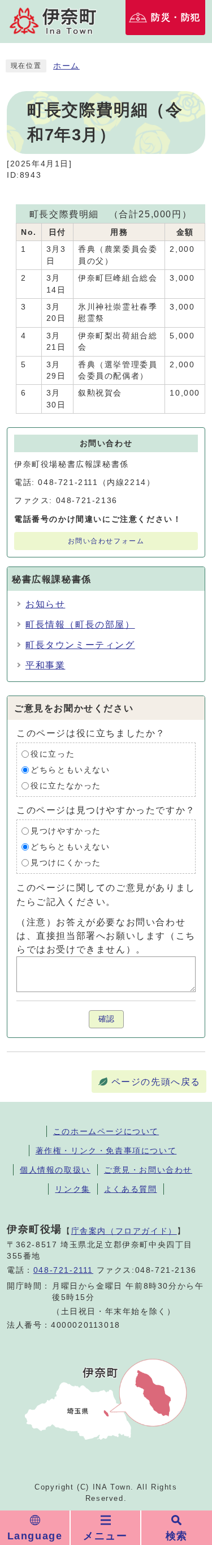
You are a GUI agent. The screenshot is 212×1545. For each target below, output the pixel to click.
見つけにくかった (66, 863)
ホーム (66, 66)
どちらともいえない (70, 770)
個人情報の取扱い (55, 1169)
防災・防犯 (176, 17)
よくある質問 (130, 1189)
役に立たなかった (66, 786)
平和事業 (45, 665)
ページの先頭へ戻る (156, 1082)
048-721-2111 (63, 1270)
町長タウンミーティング (80, 645)
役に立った (53, 754)
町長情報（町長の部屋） (80, 624)
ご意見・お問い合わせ (148, 1169)
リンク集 (72, 1189)
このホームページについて (106, 1131)
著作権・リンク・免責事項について (106, 1150)
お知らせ (45, 604)
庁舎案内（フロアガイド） (124, 1230)
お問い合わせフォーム (106, 541)
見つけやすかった (66, 831)
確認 (106, 1019)
